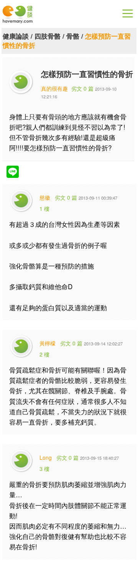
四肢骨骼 (47, 36)
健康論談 (16, 36)
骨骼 (72, 36)
